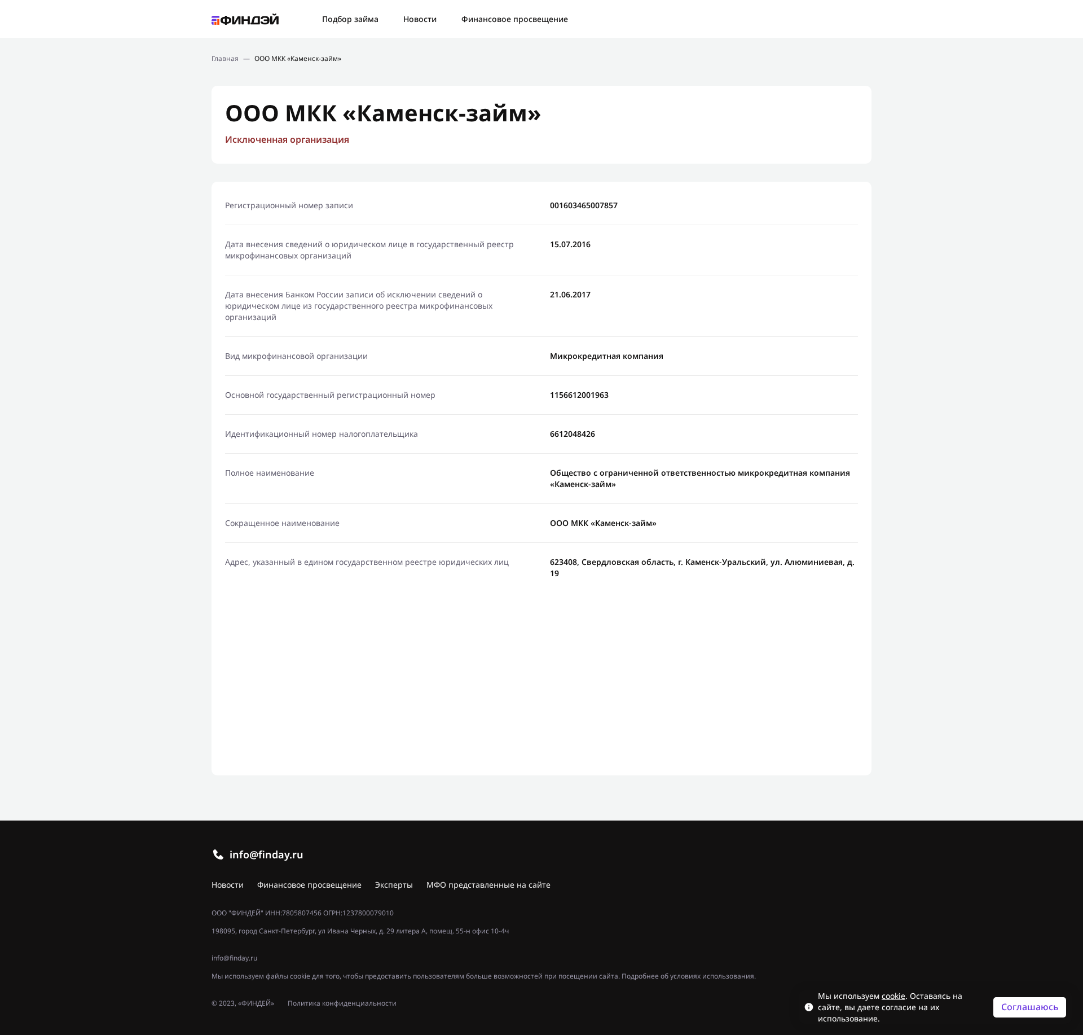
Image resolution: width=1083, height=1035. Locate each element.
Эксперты (394, 884)
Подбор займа (350, 19)
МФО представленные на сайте (488, 884)
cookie (893, 995)
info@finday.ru (266, 854)
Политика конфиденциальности (342, 1003)
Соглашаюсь (1030, 1007)
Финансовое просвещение (514, 19)
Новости (420, 19)
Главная (225, 58)
